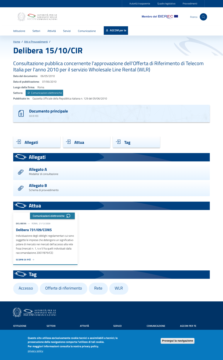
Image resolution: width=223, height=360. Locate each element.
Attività (84, 326)
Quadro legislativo (166, 3)
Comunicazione (156, 326)
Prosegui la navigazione (177, 340)
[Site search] (203, 16)
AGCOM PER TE (188, 326)
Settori (51, 326)
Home (16, 42)
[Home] (37, 16)
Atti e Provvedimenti (36, 42)
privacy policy (35, 351)
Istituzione (19, 326)
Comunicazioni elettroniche (46, 93)
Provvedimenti (190, 3)
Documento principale (48, 111)
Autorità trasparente (139, 3)
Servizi (117, 326)
